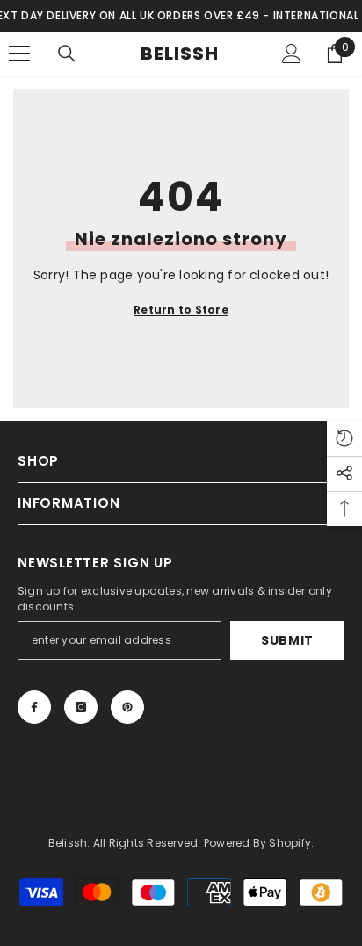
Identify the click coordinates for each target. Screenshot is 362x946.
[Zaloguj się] (291, 53)
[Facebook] (34, 707)
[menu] (19, 53)
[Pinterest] (127, 707)
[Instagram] (81, 707)
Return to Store (181, 309)
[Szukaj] (66, 53)
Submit (287, 640)
